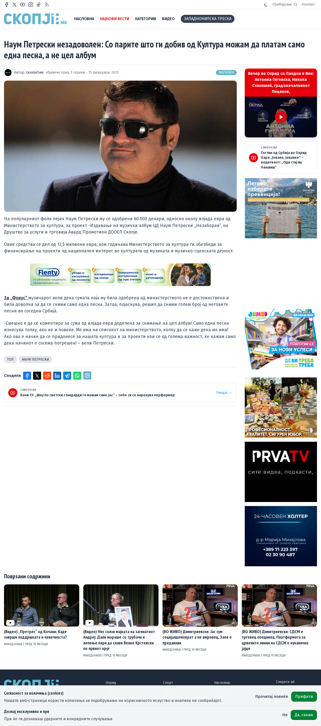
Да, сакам (304, 714)
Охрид (111, 683)
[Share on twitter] (37, 376)
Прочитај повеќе (271, 696)
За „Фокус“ (16, 298)
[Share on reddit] (47, 376)
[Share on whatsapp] (77, 376)
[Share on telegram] (67, 376)
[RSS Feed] (46, 4)
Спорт (168, 683)
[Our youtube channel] (22, 4)
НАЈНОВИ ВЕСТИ (114, 18)
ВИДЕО (168, 18)
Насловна (222, 683)
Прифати (304, 696)
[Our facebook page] (6, 4)
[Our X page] (14, 4)
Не (285, 714)
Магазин (226, 72)
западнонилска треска (207, 18)
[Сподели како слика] (87, 375)
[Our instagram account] (30, 4)
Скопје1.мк (35, 72)
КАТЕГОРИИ (145, 18)
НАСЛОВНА (84, 18)
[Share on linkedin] (57, 376)
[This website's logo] (35, 18)
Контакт (308, 4)
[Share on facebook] (27, 376)
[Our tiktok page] (38, 4)
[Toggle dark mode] (266, 5)
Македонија (13, 644)
